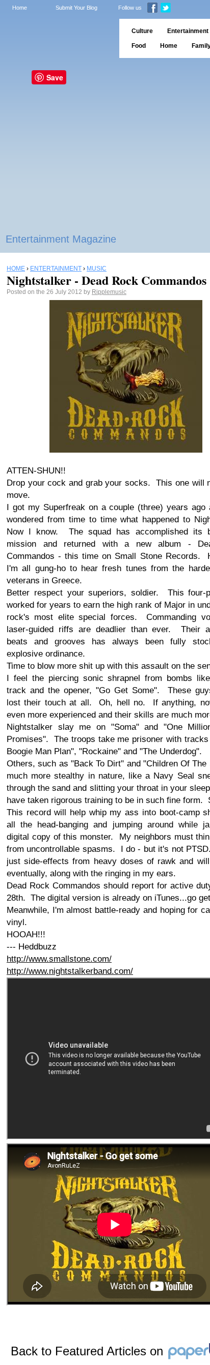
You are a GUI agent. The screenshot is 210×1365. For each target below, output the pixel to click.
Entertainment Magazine (61, 239)
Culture (142, 31)
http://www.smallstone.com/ (59, 959)
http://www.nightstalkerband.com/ (70, 971)
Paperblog (56, 38)
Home (19, 8)
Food (139, 45)
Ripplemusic (109, 291)
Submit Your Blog (76, 8)
